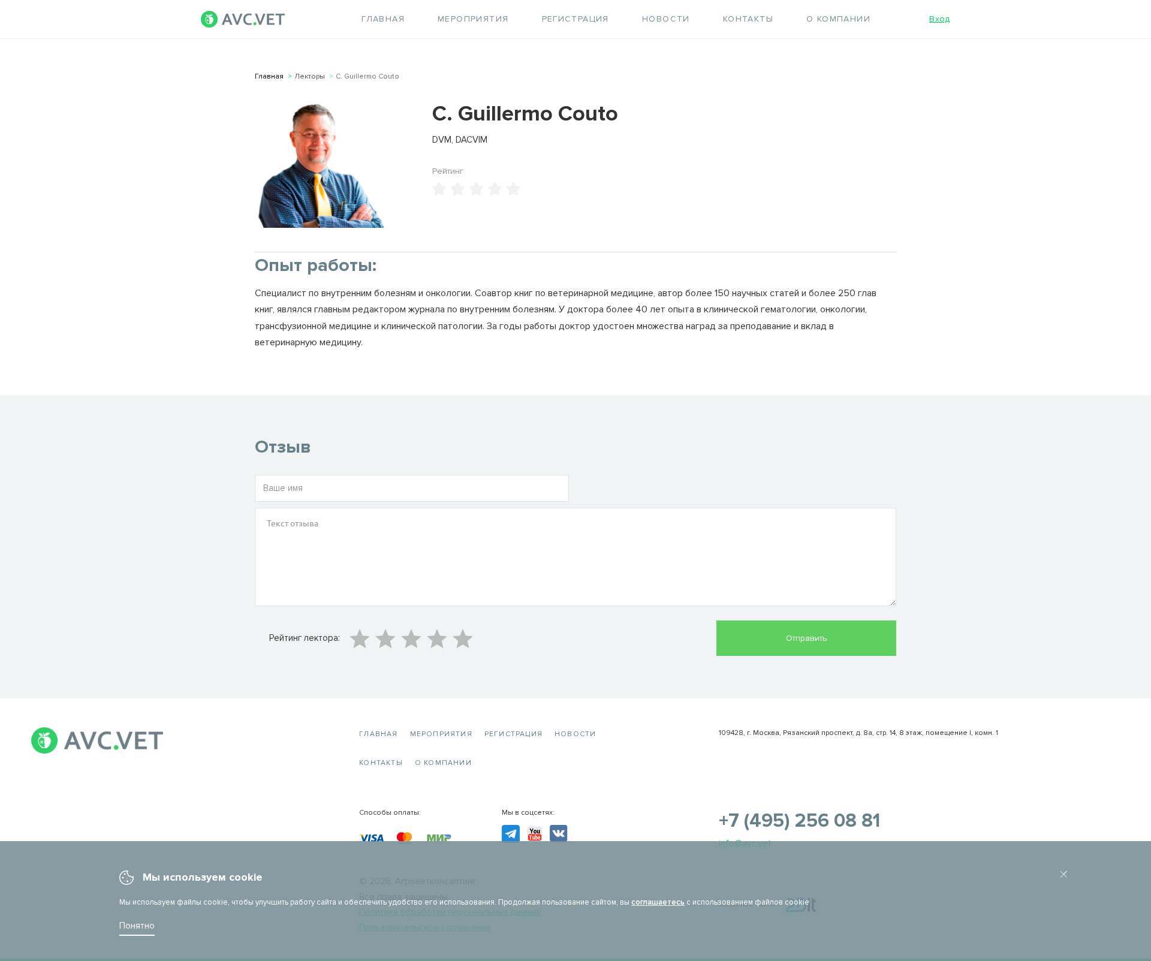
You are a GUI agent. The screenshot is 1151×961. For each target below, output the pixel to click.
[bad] (359, 638)
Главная (383, 19)
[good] (437, 638)
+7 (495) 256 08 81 (799, 821)
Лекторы (309, 76)
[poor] (385, 638)
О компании (838, 19)
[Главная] (252, 19)
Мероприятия (473, 19)
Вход (939, 19)
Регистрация (575, 19)
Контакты (748, 19)
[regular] (411, 638)
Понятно (137, 925)
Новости (666, 19)
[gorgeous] (462, 638)
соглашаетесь (658, 902)
